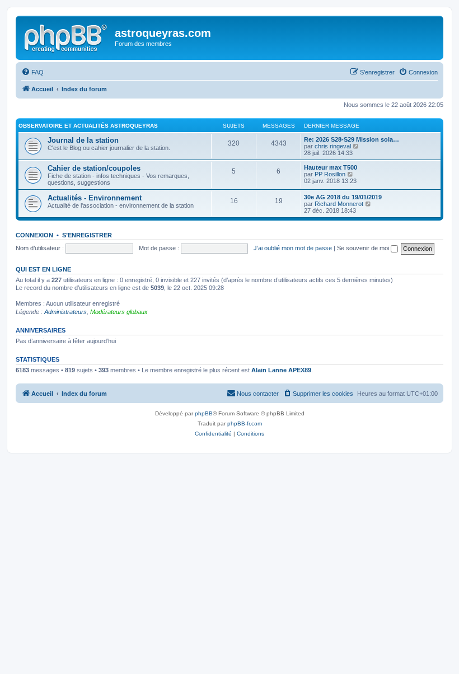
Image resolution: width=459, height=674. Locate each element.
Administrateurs (65, 311)
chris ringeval (333, 146)
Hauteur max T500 (330, 167)
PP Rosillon (330, 174)
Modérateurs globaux (119, 311)
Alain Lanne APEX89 (281, 370)
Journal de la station (83, 140)
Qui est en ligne (43, 269)
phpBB (204, 413)
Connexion (34, 235)
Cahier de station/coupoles (94, 168)
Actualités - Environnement (95, 198)
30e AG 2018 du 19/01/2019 (343, 197)
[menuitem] (32, 72)
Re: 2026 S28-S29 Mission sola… (351, 139)
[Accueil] (66, 36)
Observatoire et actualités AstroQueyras (88, 126)
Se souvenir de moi (364, 248)
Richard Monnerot (339, 203)
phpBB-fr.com (244, 423)
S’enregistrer (87, 235)
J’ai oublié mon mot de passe (293, 248)
